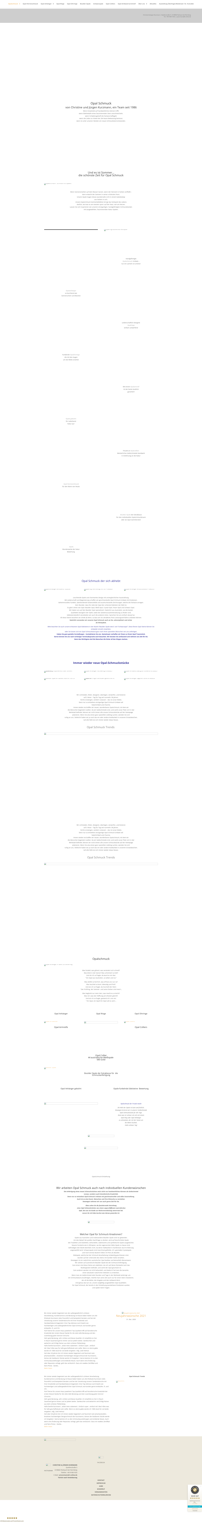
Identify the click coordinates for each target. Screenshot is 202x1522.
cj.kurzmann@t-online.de (68, 1475)
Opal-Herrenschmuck (30, 4)
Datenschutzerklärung (101, 1495)
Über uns (141, 4)
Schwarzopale (98, 4)
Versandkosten (101, 1492)
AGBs (101, 1486)
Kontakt (101, 1480)
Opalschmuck (13, 4)
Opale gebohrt (71, 419)
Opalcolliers (135, 451)
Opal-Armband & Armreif (127, 4)
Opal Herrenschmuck (71, 484)
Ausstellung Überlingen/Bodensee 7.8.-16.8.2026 (176, 4)
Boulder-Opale (85, 4)
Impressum (101, 1483)
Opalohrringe (75, 355)
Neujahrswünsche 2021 (131, 1316)
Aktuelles (153, 4)
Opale (71, 547)
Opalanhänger (71, 291)
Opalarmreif (134, 387)
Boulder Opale (125, 515)
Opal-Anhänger (46, 4)
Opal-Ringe (60, 4)
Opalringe (131, 325)
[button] (48, 1368)
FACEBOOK (101, 1462)
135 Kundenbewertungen (195, 1506)
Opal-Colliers (110, 4)
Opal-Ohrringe (72, 4)
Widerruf (101, 1489)
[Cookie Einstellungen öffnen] (16, 1515)
